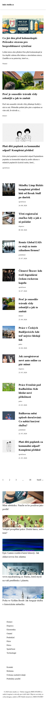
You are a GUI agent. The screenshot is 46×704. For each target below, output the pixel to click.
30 (30, 480)
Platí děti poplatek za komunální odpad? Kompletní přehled (31, 445)
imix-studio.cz (8, 5)
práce (20, 344)
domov (4, 116)
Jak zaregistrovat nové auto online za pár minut (30, 360)
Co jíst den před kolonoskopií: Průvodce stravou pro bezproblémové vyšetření (19, 42)
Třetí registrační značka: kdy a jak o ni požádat (30, 217)
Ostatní (4, 64)
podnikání (22, 255)
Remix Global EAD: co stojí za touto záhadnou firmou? (30, 246)
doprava (21, 226)
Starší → (40, 480)
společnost (6, 168)
